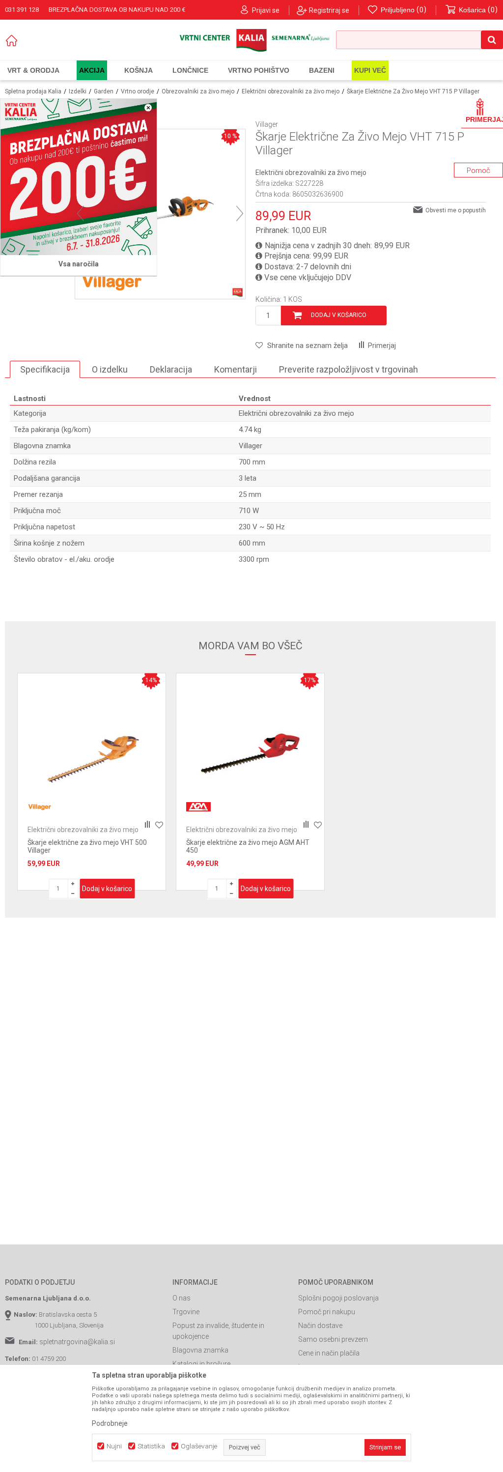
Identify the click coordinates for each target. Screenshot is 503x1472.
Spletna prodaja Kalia (33, 91)
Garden (103, 91)
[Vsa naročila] (78, 177)
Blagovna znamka (200, 1350)
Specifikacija (45, 369)
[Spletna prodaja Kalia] (251, 40)
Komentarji (235, 369)
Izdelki (77, 91)
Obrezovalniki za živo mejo (198, 91)
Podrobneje (110, 1423)
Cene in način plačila (329, 1353)
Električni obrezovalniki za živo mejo (290, 91)
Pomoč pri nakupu (326, 1312)
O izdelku (110, 369)
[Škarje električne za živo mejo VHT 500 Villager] (92, 747)
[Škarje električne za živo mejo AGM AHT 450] (250, 747)
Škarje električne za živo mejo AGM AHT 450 (247, 846)
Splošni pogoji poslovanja (338, 1298)
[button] (419, 39)
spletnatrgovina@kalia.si (77, 1342)
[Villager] (112, 281)
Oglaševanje (199, 1446)
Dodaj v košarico (338, 315)
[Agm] (198, 806)
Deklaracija (171, 369)
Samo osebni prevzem (333, 1339)
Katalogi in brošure (201, 1364)
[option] (91, 782)
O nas (181, 1298)
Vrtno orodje (137, 91)
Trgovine (185, 1312)
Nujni (114, 1446)
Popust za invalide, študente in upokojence (218, 1331)
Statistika (151, 1446)
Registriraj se (329, 10)
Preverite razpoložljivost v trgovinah (348, 369)
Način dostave (320, 1325)
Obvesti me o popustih (455, 210)
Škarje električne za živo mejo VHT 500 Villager (87, 846)
